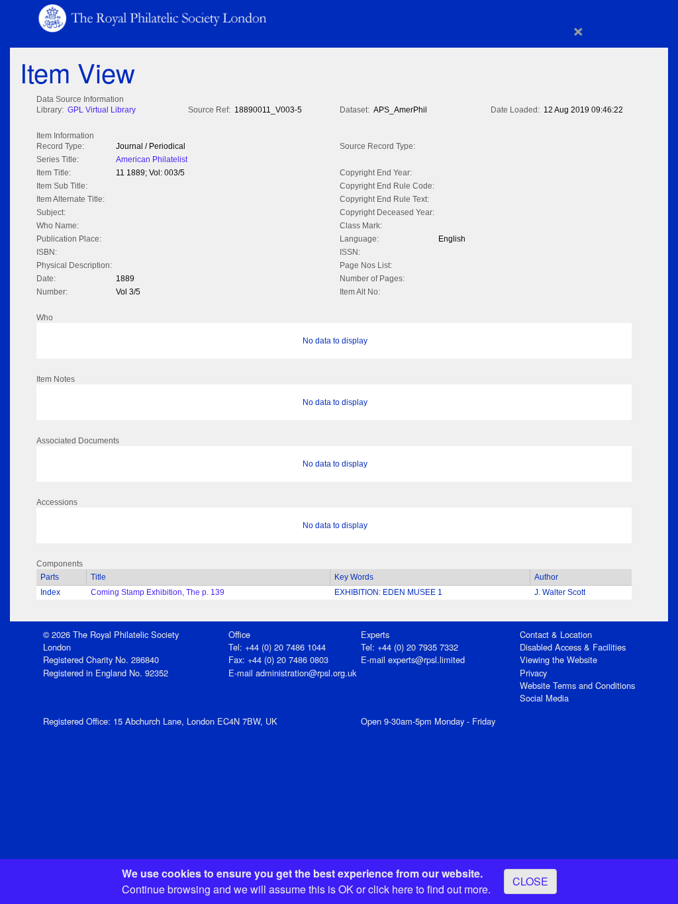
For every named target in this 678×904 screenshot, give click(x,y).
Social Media (544, 698)
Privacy (533, 672)
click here (390, 889)
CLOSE (530, 881)
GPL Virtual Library (102, 109)
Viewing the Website (558, 659)
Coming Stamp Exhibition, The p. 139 (157, 592)
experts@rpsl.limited (426, 659)
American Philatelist (151, 159)
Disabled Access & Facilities (573, 647)
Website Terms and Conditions (577, 685)
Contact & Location (556, 634)
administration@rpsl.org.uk (306, 672)
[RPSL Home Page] (153, 16)
